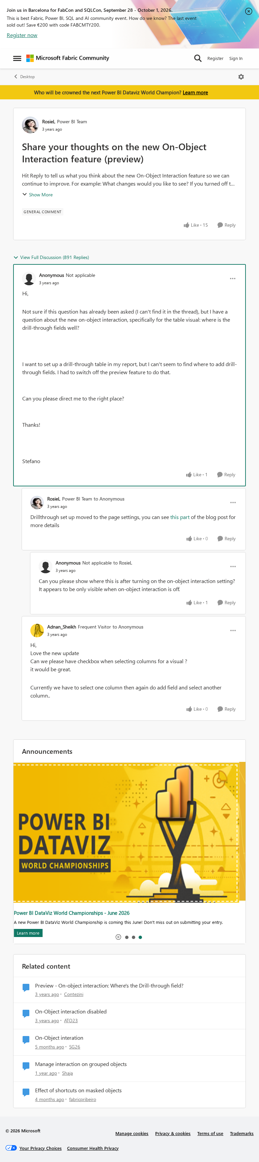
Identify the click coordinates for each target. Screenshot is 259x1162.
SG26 (74, 1046)
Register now (22, 34)
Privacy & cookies (173, 1133)
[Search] (198, 58)
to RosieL (122, 562)
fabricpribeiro (82, 1099)
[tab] (126, 937)
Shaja (67, 1073)
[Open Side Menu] (17, 58)
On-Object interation (59, 1037)
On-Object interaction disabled (71, 1011)
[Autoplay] (118, 937)
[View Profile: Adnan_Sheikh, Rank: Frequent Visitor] (37, 630)
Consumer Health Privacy (93, 1148)
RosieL (48, 121)
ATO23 (71, 1020)
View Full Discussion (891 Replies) (54, 257)
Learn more (195, 92)
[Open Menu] (241, 77)
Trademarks (242, 1133)
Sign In (235, 58)
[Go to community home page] (67, 58)
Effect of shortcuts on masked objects (78, 1090)
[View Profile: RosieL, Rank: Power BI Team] (30, 125)
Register (215, 58)
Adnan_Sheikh (61, 626)
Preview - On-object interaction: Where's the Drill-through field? (109, 985)
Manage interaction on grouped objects (81, 1064)
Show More (41, 194)
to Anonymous (109, 498)
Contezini (73, 994)
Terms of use (210, 1133)
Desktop (27, 76)
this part (180, 516)
